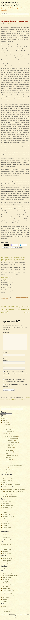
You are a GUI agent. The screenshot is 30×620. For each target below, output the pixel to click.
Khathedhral (5, 583)
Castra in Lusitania (7, 560)
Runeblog (5, 601)
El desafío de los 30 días (11, 455)
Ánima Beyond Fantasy (21, 297)
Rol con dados (6, 551)
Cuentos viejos (9, 450)
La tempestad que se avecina (15, 465)
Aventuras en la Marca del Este (10, 575)
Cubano (16, 23)
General (4, 422)
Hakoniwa (5, 512)
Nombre (5, 352)
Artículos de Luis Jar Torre (9, 558)
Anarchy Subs (6, 503)
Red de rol (5, 569)
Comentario (15, 332)
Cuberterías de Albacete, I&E (9, 4)
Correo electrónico (6, 359)
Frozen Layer (6, 511)
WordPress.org (6, 611)
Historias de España (7, 564)
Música (4, 472)
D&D (7, 454)
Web (4, 366)
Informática (5, 427)
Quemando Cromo (7, 544)
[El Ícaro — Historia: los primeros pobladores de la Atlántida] (7, 266)
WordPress (12, 614)
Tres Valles (10, 447)
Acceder (5, 606)
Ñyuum (4, 520)
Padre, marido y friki (7, 594)
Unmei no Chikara (7, 527)
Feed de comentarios (7, 610)
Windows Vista (9, 431)
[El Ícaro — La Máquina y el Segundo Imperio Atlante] (20, 266)
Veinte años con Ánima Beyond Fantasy (12, 484)
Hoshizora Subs (6, 514)
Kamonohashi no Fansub (8, 516)
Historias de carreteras (8, 562)
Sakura (9, 446)
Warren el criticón (7, 539)
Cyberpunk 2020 (9, 452)
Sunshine (5, 525)
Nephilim (8, 457)
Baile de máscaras (12, 438)
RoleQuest (5, 599)
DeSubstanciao (6, 509)
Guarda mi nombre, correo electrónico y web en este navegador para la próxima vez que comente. (15, 374)
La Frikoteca (5, 586)
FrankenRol (5, 581)
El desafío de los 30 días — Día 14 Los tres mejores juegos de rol (7, 309)
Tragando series (6, 537)
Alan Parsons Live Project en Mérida (11, 477)
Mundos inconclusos (7, 592)
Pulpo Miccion (6, 597)
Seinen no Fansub (7, 523)
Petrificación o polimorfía (8, 595)
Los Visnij (10, 444)
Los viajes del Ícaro (12, 442)
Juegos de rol (6, 433)
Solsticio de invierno (7, 536)
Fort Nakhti (11, 440)
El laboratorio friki (7, 577)
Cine (4, 420)
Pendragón (8, 459)
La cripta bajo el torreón (8, 585)
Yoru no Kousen (6, 529)
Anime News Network (8, 505)
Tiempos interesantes (8, 479)
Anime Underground (7, 507)
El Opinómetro (6, 534)
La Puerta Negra (6, 588)
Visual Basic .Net (9, 429)
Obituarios (8, 424)
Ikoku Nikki (5, 482)
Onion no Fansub (6, 522)
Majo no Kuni (6, 518)
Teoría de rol (8, 469)
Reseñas (7, 461)
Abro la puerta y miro (8, 574)
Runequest (8, 463)
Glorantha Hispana (7, 549)
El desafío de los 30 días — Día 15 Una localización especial (22, 309)
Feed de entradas (7, 608)
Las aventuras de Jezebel (8, 590)
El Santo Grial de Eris (7, 480)
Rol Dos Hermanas (7, 553)
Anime (4, 418)
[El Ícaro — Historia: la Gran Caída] (7, 285)
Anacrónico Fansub (7, 501)
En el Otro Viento (7, 579)
